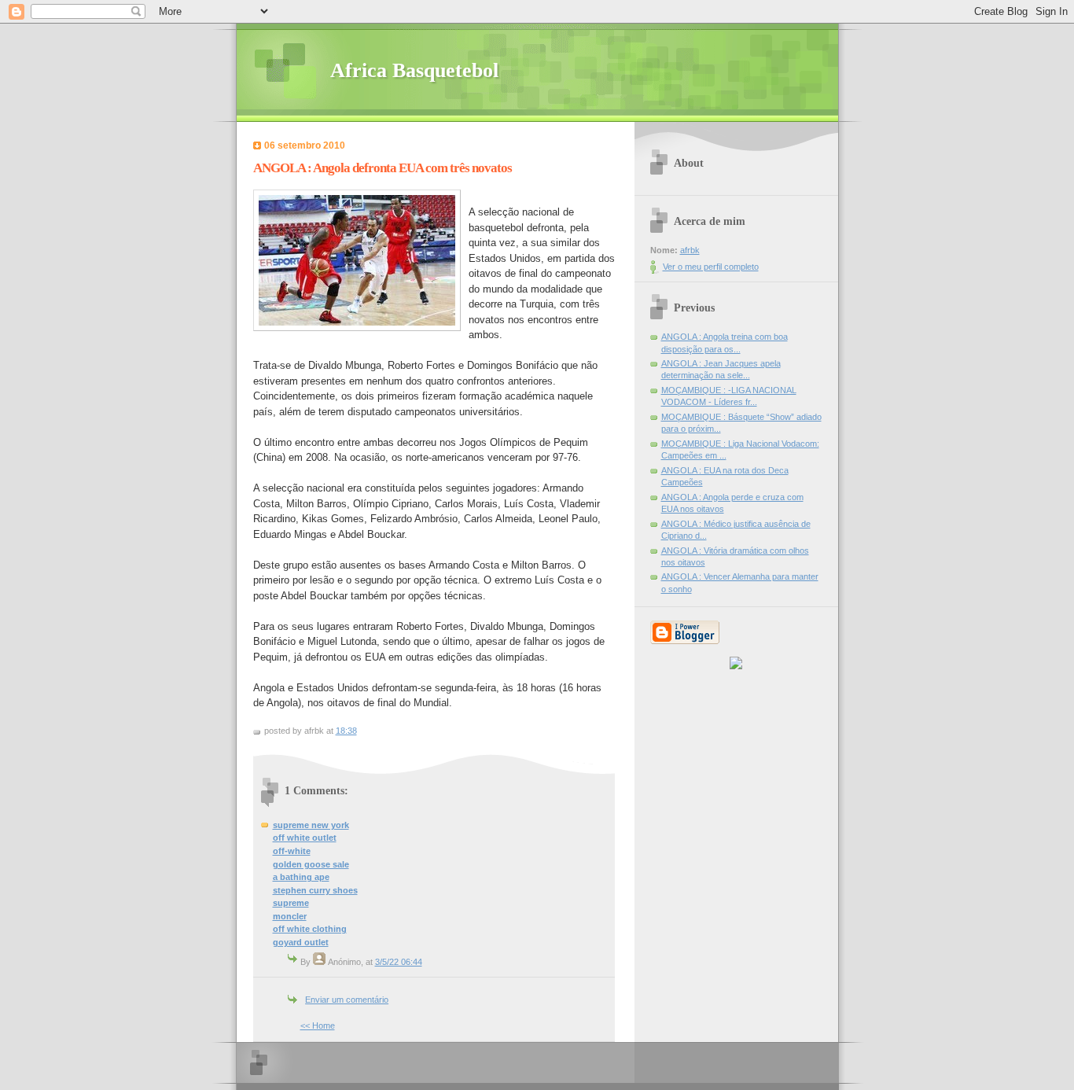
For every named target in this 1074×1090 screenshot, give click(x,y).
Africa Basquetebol (414, 70)
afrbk (690, 250)
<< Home (317, 1025)
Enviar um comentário (346, 999)
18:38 (346, 730)
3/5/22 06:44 (398, 962)
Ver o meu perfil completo (711, 266)
